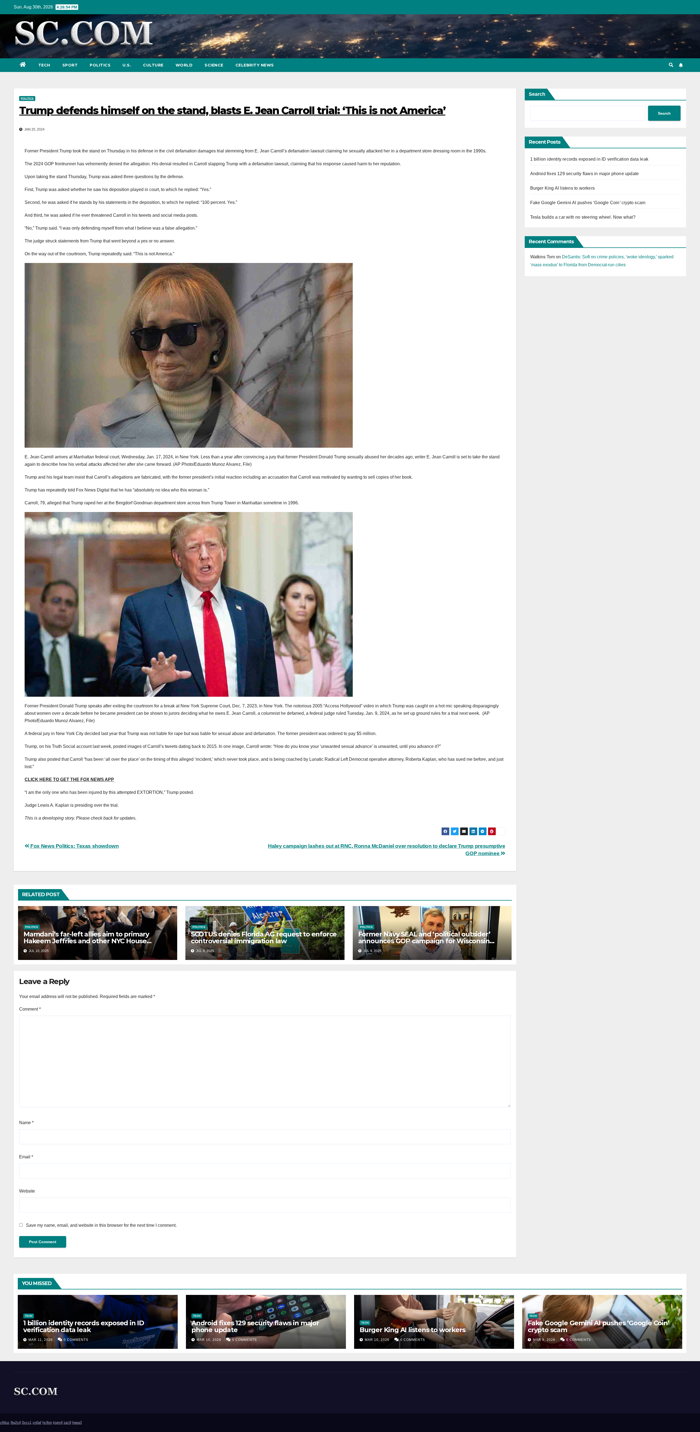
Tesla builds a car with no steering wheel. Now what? (582, 217)
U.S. (126, 65)
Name (26, 1122)
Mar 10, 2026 (209, 1340)
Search (537, 94)
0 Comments (76, 1340)
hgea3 (77, 1423)
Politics (100, 65)
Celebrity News (254, 65)
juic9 (67, 1423)
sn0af (37, 1423)
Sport (70, 65)
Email (26, 1157)
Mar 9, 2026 (544, 1340)
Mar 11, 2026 (40, 1340)
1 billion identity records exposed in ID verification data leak (589, 159)
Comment (30, 1009)
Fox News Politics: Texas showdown (74, 846)
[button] (671, 65)
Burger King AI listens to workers (562, 188)
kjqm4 (58, 1423)
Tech (44, 65)
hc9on (47, 1423)
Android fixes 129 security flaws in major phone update (584, 173)
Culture (153, 65)
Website (27, 1191)
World (184, 65)
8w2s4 (16, 1423)
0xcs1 (26, 1423)
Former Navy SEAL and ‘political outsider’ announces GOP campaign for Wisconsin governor (424, 941)
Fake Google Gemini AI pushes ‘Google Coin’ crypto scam (588, 202)
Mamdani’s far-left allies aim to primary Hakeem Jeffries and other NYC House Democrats (86, 941)
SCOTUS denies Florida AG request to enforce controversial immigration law (264, 937)
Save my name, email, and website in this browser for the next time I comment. (101, 1225)
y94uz (5, 1423)
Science (214, 65)
